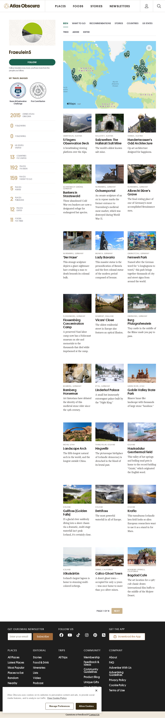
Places (12, 650)
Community (92, 650)
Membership (92, 657)
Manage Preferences (59, 706)
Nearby (12, 683)
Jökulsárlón (71, 573)
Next (117, 611)
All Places (13, 657)
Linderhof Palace (107, 390)
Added (76, 32)
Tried (66, 32)
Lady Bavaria (105, 257)
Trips (61, 650)
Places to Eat (16, 673)
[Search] (159, 6)
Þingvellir (101, 448)
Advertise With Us (120, 667)
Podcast (38, 683)
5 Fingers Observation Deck (76, 141)
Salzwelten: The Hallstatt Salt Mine (108, 141)
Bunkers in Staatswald (71, 194)
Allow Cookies (86, 706)
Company (115, 650)
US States (147, 23)
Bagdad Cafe (137, 575)
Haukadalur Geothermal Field (140, 450)
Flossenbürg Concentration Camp (73, 323)
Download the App (129, 636)
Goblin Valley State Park (141, 391)
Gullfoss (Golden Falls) (75, 512)
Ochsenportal (105, 190)
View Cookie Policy (57, 698)
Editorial (39, 650)
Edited (86, 32)
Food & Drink (41, 662)
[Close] (96, 690)
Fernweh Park (137, 257)
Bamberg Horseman (70, 391)
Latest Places (16, 662)
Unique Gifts (91, 682)
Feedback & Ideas (91, 663)
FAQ (111, 662)
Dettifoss (101, 511)
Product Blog (92, 677)
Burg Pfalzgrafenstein (139, 321)
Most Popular (16, 667)
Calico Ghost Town (108, 573)
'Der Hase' (70, 257)
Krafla (132, 511)
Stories (119, 23)
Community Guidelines (91, 670)
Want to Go (79, 23)
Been (65, 23)
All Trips (63, 657)
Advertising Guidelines (116, 673)
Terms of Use (117, 690)
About (113, 657)
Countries (132, 23)
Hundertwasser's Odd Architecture (140, 141)
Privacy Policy (117, 680)
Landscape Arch (75, 448)
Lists (35, 673)
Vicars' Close (104, 320)
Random (13, 678)
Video (37, 678)
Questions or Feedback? (82, 714)
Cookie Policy (117, 685)
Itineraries (39, 667)
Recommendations (100, 23)
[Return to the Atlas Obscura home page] (22, 6)
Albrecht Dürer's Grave (139, 192)
